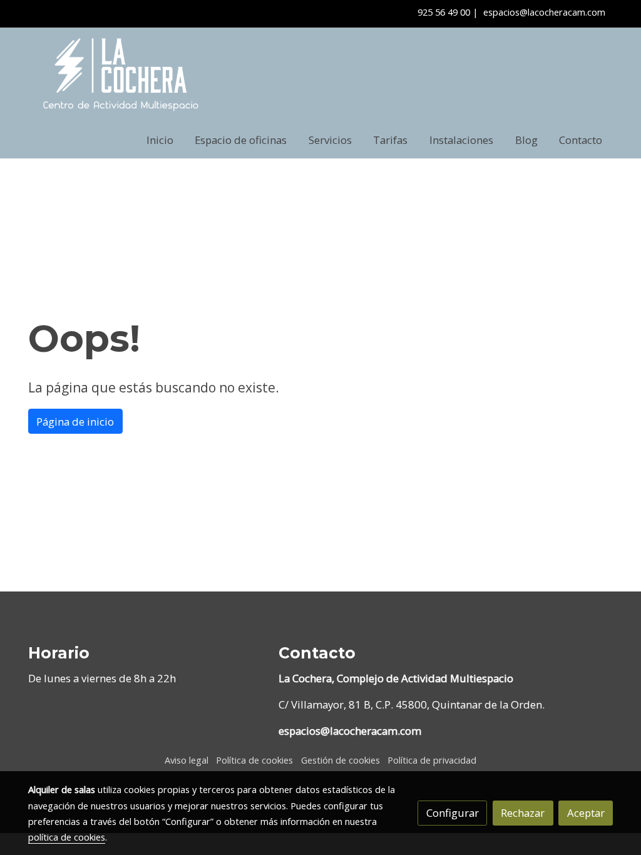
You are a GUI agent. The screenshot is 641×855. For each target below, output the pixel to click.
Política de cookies (254, 760)
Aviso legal (186, 760)
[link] (120, 74)
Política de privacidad (431, 760)
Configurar (452, 813)
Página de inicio (75, 421)
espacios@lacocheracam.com (544, 12)
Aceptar (586, 813)
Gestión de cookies (340, 760)
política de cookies (66, 837)
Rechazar (523, 813)
